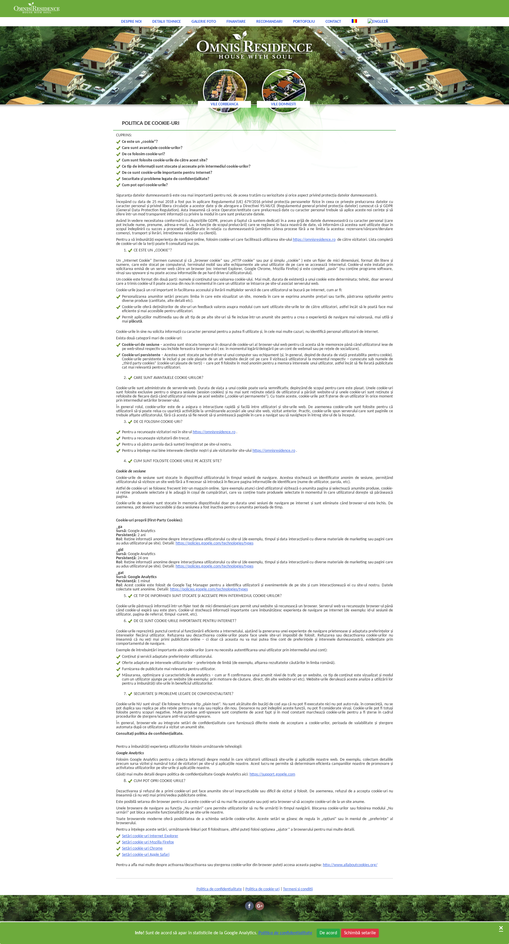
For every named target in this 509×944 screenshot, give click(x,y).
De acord (328, 933)
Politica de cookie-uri (262, 889)
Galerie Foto (203, 21)
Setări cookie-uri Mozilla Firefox (148, 842)
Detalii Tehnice (166, 21)
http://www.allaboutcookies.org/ (350, 865)
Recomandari (269, 21)
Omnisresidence (254, 45)
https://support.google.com (272, 774)
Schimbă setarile (360, 933)
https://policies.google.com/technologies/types (214, 543)
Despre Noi (131, 21)
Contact (333, 21)
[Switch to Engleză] (377, 21)
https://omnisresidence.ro (314, 240)
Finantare (236, 21)
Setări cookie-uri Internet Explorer (150, 836)
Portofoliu (304, 21)
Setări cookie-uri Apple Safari (145, 855)
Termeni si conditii (298, 889)
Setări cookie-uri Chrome (142, 848)
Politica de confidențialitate (285, 933)
